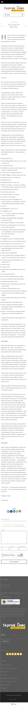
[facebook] (7, 654)
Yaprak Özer (5, 665)
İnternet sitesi (22, 546)
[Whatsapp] (17, 511)
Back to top (13, 699)
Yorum (3, 530)
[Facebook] (8, 511)
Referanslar (5, 685)
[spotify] (21, 654)
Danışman (4, 671)
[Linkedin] (14, 511)
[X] (11, 511)
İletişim (4, 688)
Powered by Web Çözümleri (14, 695)
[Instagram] (20, 511)
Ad (2, 546)
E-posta (12, 546)
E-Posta (3, 634)
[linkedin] (12, 654)
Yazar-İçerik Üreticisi (9, 668)
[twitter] (10, 654)
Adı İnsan (14, 22)
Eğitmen (4, 675)
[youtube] (18, 654)
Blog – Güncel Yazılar (9, 681)
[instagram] (15, 654)
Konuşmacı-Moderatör (9, 678)
